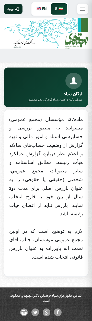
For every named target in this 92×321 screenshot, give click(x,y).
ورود (10, 9)
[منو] (82, 9)
